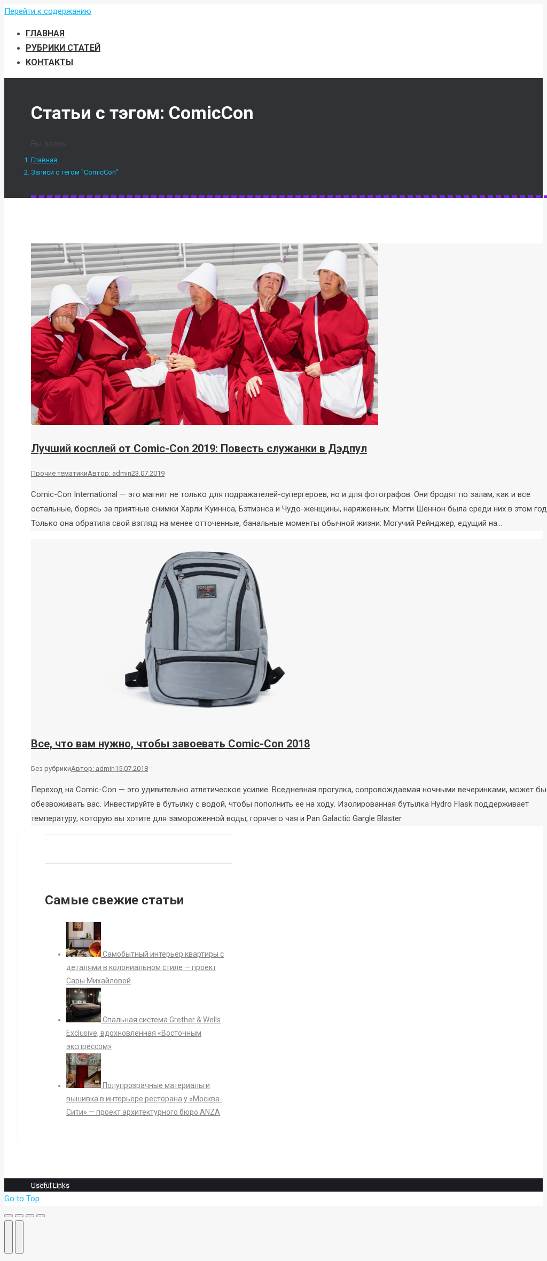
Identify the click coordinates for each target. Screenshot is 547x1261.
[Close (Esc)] (8, 1215)
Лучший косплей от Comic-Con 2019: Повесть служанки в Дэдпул (199, 448)
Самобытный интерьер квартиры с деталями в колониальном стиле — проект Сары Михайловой (145, 967)
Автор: (109, 473)
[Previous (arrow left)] (8, 1237)
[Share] (19, 1215)
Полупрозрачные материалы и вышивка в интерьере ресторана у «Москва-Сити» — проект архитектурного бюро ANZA (144, 1098)
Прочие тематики (59, 473)
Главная (44, 160)
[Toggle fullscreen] (30, 1215)
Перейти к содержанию (47, 11)
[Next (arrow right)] (19, 1237)
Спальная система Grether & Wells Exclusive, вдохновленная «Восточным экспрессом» (143, 1033)
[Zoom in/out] (40, 1215)
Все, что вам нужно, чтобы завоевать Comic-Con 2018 (170, 743)
